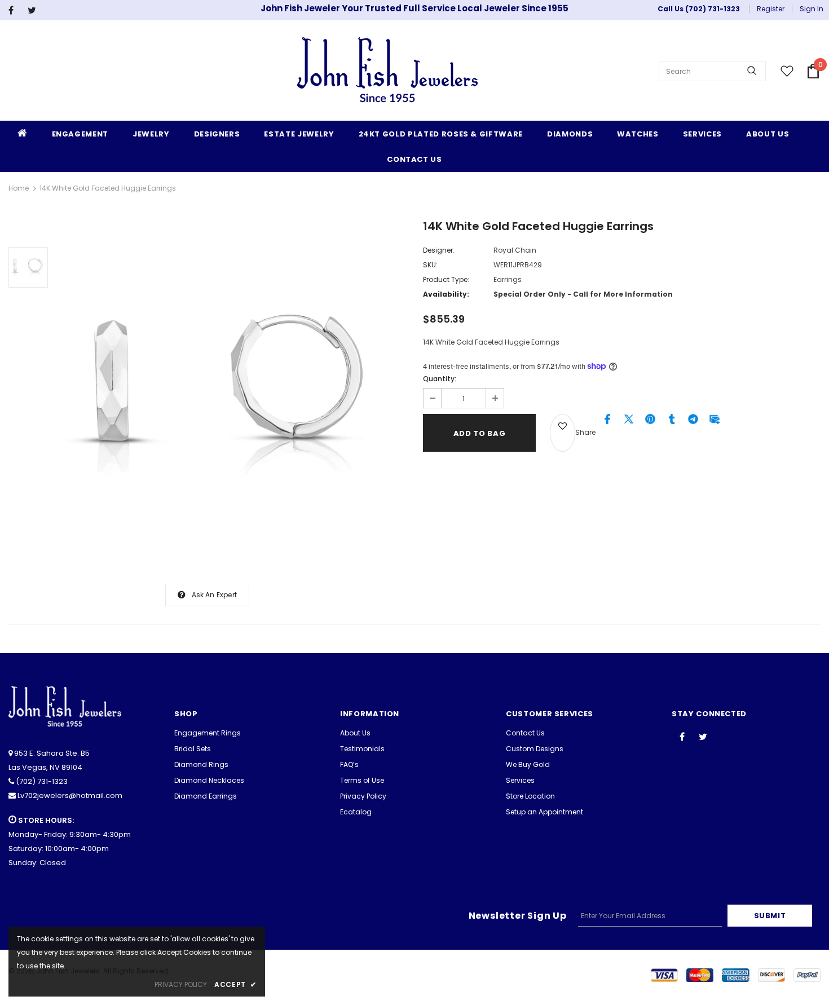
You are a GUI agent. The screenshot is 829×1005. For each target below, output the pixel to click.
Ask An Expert (214, 595)
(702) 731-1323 (42, 781)
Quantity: (439, 379)
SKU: (430, 265)
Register (770, 9)
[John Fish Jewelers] (387, 71)
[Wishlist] (562, 433)
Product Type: (446, 279)
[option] (232, 395)
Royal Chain (514, 250)
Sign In (811, 9)
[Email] (714, 421)
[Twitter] (35, 10)
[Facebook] (15, 10)
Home (18, 188)
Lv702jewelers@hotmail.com (69, 795)
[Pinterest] (650, 421)
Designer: (439, 250)
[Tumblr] (672, 421)
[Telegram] (693, 421)
